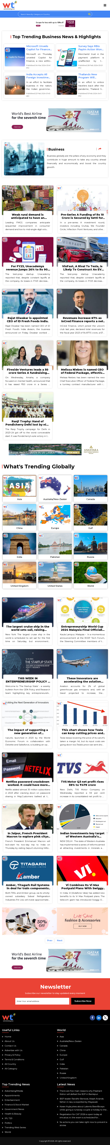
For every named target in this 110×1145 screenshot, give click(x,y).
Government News (14, 1109)
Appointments (12, 1095)
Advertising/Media (14, 1091)
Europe (63, 1055)
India (62, 1064)
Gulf (62, 1059)
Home (8, 1036)
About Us (9, 1041)
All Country (10, 1064)
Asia (62, 1036)
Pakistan (64, 1068)
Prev (49, 940)
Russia (63, 1073)
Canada (63, 1045)
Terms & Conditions (14, 1059)
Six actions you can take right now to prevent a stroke (83, 1124)
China (62, 1050)
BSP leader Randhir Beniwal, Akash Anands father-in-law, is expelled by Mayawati (82, 1100)
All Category (11, 1068)
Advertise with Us (13, 1050)
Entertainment (12, 1100)
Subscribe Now (82, 1001)
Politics (8, 1123)
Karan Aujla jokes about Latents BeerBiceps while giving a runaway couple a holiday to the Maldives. (83, 1108)
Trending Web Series (15, 1127)
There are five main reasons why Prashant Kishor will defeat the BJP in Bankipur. (81, 1092)
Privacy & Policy (12, 1055)
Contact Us (10, 1045)
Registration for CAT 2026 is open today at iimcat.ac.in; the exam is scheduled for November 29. (81, 1116)
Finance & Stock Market (17, 1104)
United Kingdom (68, 1077)
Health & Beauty (13, 1113)
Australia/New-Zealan (71, 1041)
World (8, 1132)
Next (59, 940)
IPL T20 (8, 1118)
